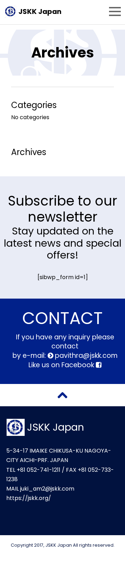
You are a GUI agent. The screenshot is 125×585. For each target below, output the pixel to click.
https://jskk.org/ (28, 498)
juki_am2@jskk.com (47, 489)
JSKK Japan (39, 11)
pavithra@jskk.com (85, 355)
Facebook (78, 365)
